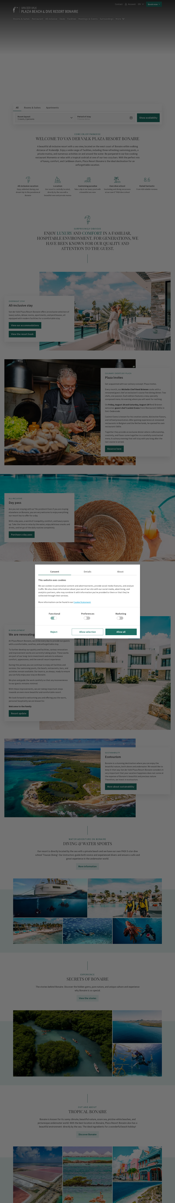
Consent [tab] (54, 571)
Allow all (121, 631)
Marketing (121, 613)
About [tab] (120, 571)
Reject (53, 631)
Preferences (87, 613)
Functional (54, 613)
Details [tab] (87, 571)
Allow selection (87, 631)
